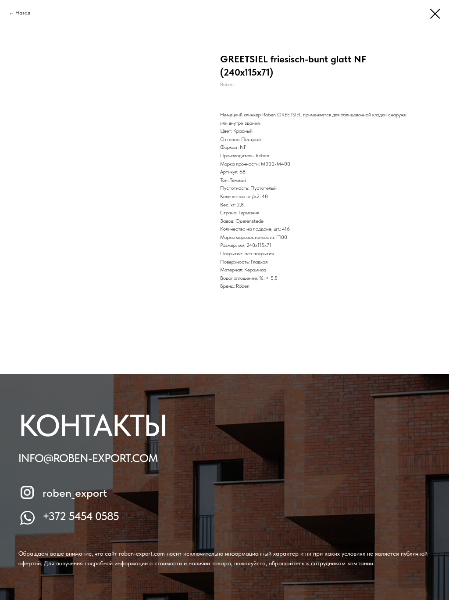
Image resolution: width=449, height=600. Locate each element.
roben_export (75, 492)
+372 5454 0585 (81, 516)
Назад (22, 13)
